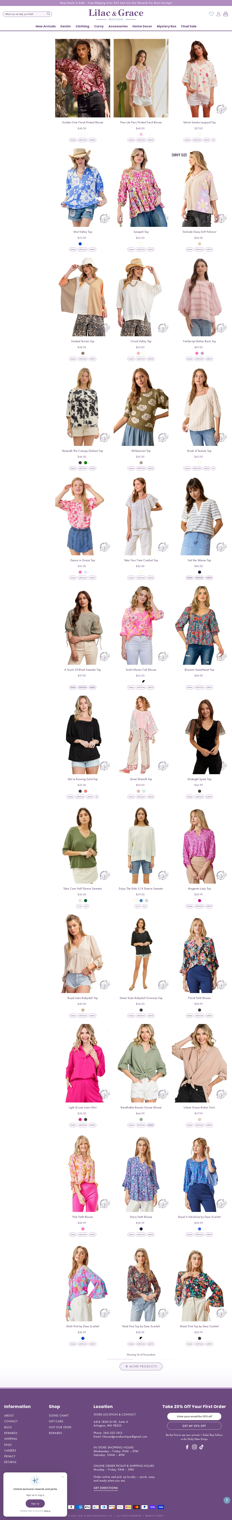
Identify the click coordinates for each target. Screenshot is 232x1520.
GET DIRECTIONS (106, 1488)
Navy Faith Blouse (141, 1217)
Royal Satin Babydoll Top (82, 998)
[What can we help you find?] (48, 13)
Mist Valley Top (82, 232)
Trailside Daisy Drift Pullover (199, 232)
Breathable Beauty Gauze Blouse (141, 1107)
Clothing (82, 26)
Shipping (10, 1439)
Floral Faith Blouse (199, 998)
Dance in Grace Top (82, 560)
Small (73, 140)
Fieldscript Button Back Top (199, 341)
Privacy (9, 1456)
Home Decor (142, 26)
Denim (65, 26)
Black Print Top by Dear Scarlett (199, 1326)
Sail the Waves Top (199, 560)
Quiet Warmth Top (141, 779)
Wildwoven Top (141, 451)
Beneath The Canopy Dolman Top (82, 451)
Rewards (10, 1433)
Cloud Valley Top (141, 341)
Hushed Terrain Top (82, 341)
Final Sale (189, 26)
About (9, 1415)
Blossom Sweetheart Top (199, 670)
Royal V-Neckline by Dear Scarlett (199, 1217)
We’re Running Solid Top (83, 779)
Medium (82, 140)
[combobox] (27, 14)
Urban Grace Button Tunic (199, 1107)
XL (213, 140)
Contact (11, 1421)
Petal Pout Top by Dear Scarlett (141, 1326)
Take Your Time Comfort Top (141, 560)
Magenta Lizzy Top (199, 888)
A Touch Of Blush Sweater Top (82, 670)
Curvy (99, 26)
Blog (8, 1427)
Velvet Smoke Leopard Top (199, 122)
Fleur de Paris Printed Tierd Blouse (141, 122)
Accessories (118, 26)
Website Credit (154, 1516)
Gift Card (56, 1421)
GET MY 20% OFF (194, 1426)
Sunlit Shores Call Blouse (141, 670)
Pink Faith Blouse (83, 1217)
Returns (10, 1462)
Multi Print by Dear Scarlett (82, 1326)
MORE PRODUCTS (143, 1366)
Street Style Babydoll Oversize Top (141, 998)
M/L (86, 906)
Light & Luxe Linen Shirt (82, 1107)
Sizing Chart (58, 1415)
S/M (79, 906)
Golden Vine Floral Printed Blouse (82, 122)
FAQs (8, 1445)
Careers (10, 1450)
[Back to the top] (227, 1500)
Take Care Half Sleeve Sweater (82, 888)
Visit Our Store (60, 1427)
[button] (226, 14)
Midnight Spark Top (199, 779)
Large (92, 140)
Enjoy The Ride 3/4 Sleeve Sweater (141, 888)
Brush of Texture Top (199, 451)
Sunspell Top (141, 232)
